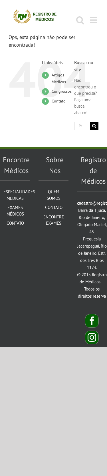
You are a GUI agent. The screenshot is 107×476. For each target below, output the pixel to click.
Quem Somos (53, 195)
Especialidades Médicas (15, 195)
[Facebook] (92, 321)
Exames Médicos (15, 211)
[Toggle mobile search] (80, 20)
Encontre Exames (53, 220)
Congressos (62, 91)
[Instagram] (92, 337)
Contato (59, 101)
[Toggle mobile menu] (94, 20)
